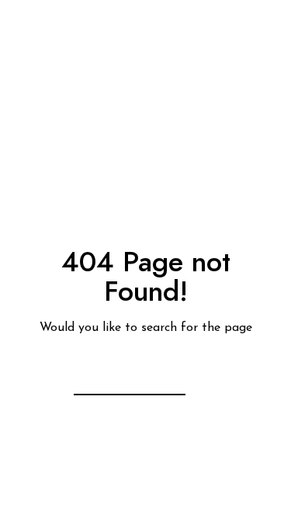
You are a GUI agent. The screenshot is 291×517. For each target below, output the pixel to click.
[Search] (164, 372)
